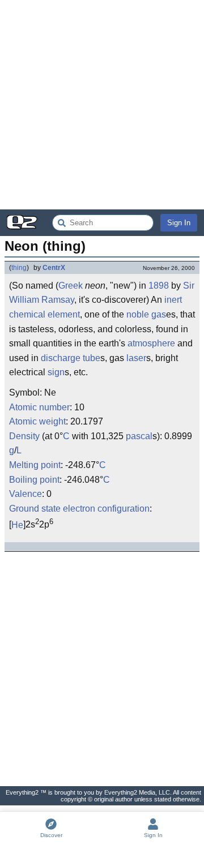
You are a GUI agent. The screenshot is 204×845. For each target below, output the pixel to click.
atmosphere (151, 343)
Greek (70, 285)
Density (24, 436)
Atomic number (39, 407)
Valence (25, 494)
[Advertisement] (102, 105)
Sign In (178, 222)
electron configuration (106, 508)
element (64, 314)
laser (136, 358)
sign (56, 372)
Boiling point (34, 479)
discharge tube (70, 358)
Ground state (35, 508)
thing (19, 268)
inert (173, 299)
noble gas (146, 314)
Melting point (35, 465)
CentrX (53, 268)
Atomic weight (37, 421)
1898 (158, 285)
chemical (27, 314)
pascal (139, 436)
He (17, 525)
